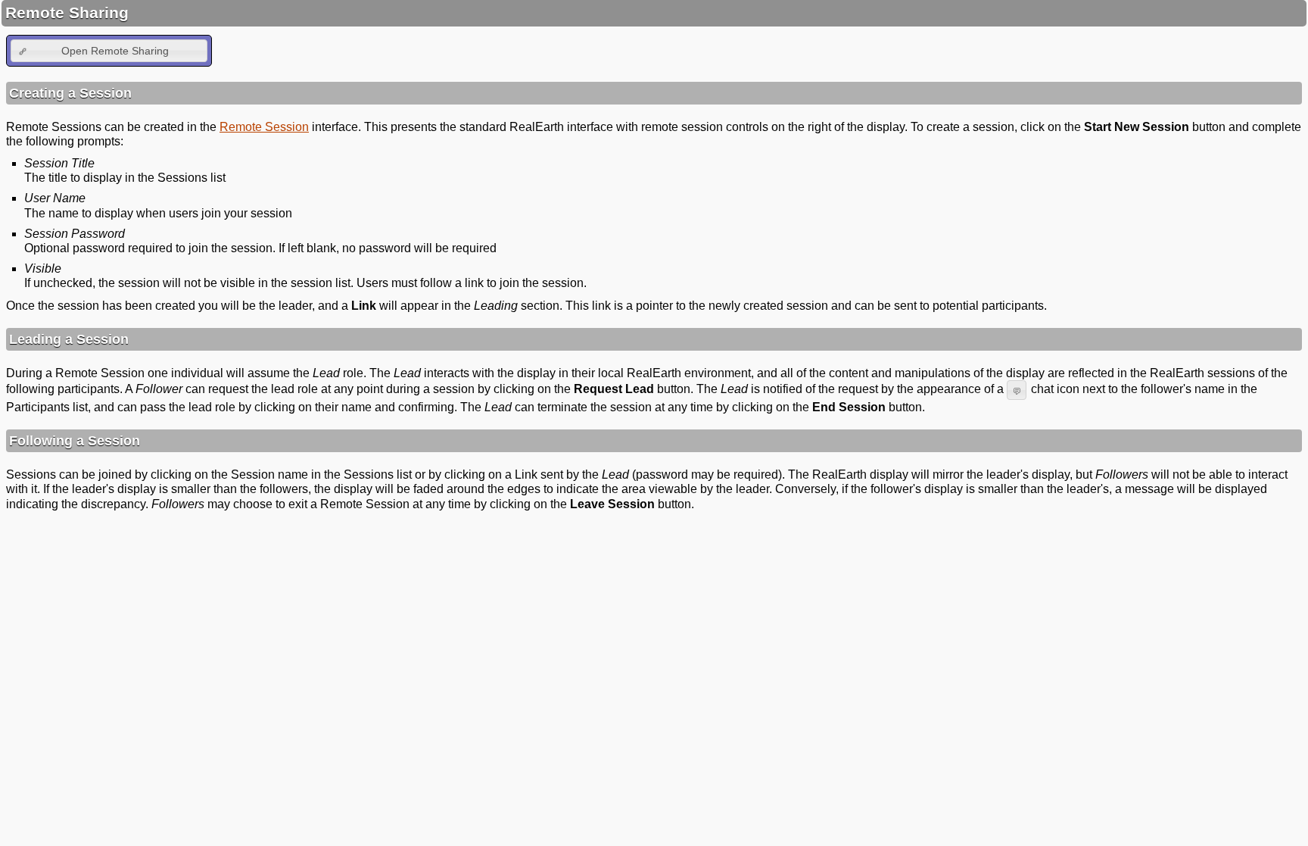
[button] (109, 50)
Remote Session (264, 126)
